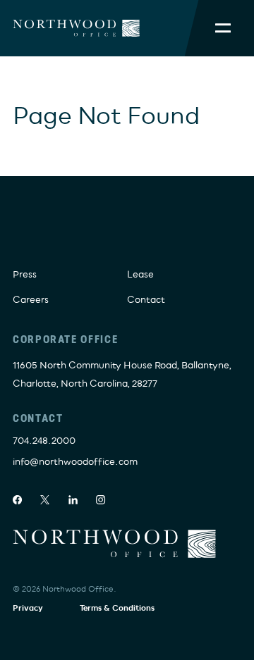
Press (25, 275)
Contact (146, 300)
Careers (31, 300)
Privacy (28, 608)
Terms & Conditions (117, 608)
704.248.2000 (44, 441)
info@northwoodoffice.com (75, 462)
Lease (140, 275)
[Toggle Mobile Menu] (223, 28)
